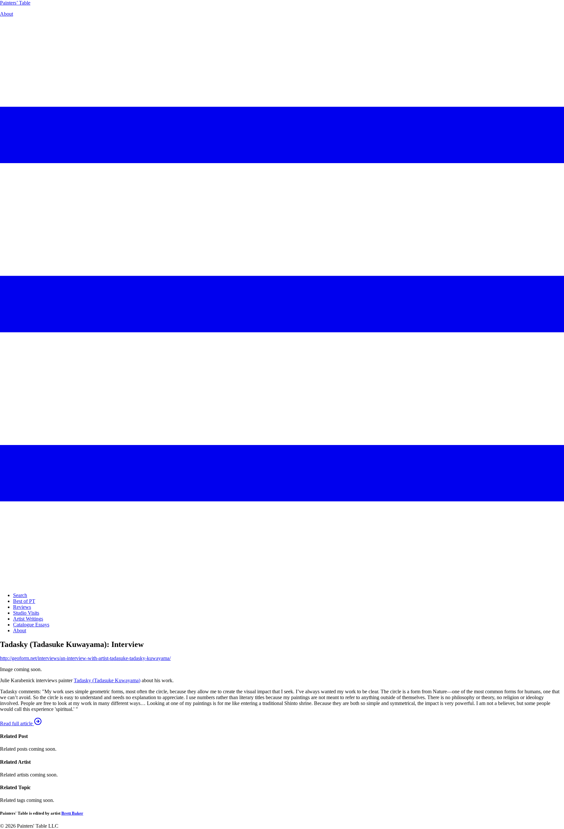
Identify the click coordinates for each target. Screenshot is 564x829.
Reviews (22, 607)
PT (15, 3)
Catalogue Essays (31, 624)
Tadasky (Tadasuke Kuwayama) (107, 680)
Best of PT (24, 601)
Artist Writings (28, 619)
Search (20, 595)
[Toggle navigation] (282, 584)
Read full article (17, 723)
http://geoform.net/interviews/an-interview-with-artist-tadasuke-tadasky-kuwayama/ (85, 658)
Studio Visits (26, 613)
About (6, 14)
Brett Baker (72, 813)
